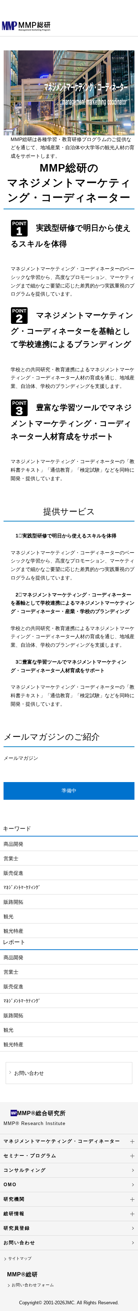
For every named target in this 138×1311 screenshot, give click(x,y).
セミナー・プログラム (30, 1155)
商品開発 (13, 844)
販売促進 (13, 873)
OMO (10, 1184)
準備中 (69, 790)
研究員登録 (17, 1228)
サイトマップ (19, 1258)
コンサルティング (25, 1170)
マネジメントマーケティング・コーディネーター (62, 1141)
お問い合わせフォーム (33, 1285)
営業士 (11, 858)
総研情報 (14, 1213)
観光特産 (13, 931)
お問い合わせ (19, 1242)
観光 (8, 916)
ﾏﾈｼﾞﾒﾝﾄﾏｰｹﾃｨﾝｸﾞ (22, 887)
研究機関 (14, 1199)
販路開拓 (13, 902)
